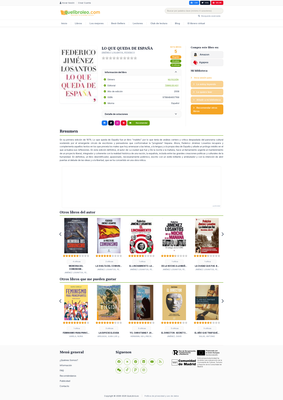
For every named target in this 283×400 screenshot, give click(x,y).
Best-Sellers (118, 23)
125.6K (219, 3)
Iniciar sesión (68, 3)
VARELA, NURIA (76, 336)
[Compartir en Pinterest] (123, 122)
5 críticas (142, 328)
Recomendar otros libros (205, 109)
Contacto (64, 386)
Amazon (204, 54)
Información (66, 365)
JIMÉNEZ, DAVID (174, 336)
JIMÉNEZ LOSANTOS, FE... (76, 272)
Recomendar (141, 123)
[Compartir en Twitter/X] (111, 122)
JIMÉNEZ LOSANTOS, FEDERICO (118, 52)
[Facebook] (119, 362)
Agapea (203, 62)
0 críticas (176, 65)
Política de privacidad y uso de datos (162, 396)
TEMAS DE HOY (171, 85)
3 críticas (109, 328)
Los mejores (97, 23)
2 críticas (109, 261)
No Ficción (173, 79)
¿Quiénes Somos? (69, 360)
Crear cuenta (84, 3)
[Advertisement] (141, 36)
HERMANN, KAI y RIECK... (141, 336)
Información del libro (116, 72)
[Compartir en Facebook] (104, 122)
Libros (78, 23)
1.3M (196, 3)
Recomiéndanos (68, 375)
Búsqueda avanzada (210, 16)
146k (207, 3)
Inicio (64, 23)
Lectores (138, 23)
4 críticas (76, 261)
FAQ (62, 370)
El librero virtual (196, 23)
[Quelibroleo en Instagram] (117, 122)
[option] (76, 246)
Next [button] (222, 234)
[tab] (141, 72)
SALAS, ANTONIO (207, 336)
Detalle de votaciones (116, 114)
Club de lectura (158, 23)
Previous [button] (60, 234)
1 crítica (142, 261)
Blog (177, 23)
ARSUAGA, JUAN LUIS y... (108, 336)
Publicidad (65, 381)
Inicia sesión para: (202, 77)
